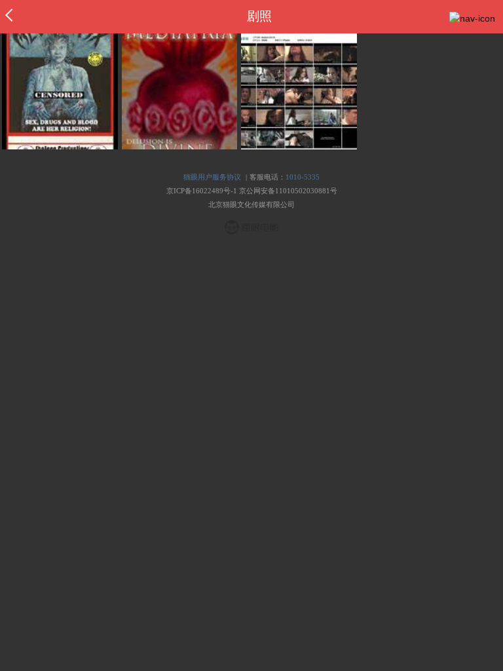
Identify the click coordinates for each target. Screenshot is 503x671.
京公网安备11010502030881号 (288, 191)
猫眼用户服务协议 (212, 177)
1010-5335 (303, 177)
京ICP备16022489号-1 (201, 191)
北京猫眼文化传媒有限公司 (251, 204)
